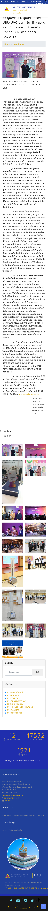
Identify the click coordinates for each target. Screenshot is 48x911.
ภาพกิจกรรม (19, 44)
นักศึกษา (5, 1)
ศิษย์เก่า (26, 1)
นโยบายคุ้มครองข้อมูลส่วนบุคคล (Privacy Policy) (19, 907)
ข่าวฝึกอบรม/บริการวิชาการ (20, 706)
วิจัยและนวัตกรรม (15, 703)
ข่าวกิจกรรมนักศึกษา (16, 701)
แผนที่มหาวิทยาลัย (11, 798)
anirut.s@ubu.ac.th (29, 394)
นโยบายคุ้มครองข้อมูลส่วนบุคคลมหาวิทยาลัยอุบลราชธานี (23, 815)
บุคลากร (16, 1)
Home (7, 44)
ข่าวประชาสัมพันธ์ (15, 692)
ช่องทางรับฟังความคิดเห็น (12, 830)
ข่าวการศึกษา (13, 698)
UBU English (37, 1)
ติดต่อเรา (8, 800)
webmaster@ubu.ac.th (12, 795)
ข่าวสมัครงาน (13, 709)
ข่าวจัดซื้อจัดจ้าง (14, 712)
